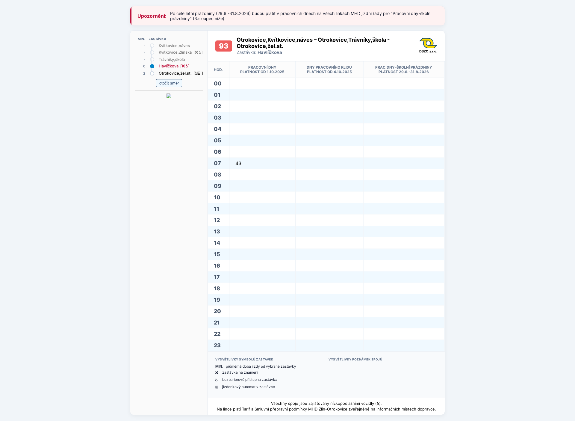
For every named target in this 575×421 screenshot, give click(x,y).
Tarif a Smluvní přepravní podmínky (274, 409)
